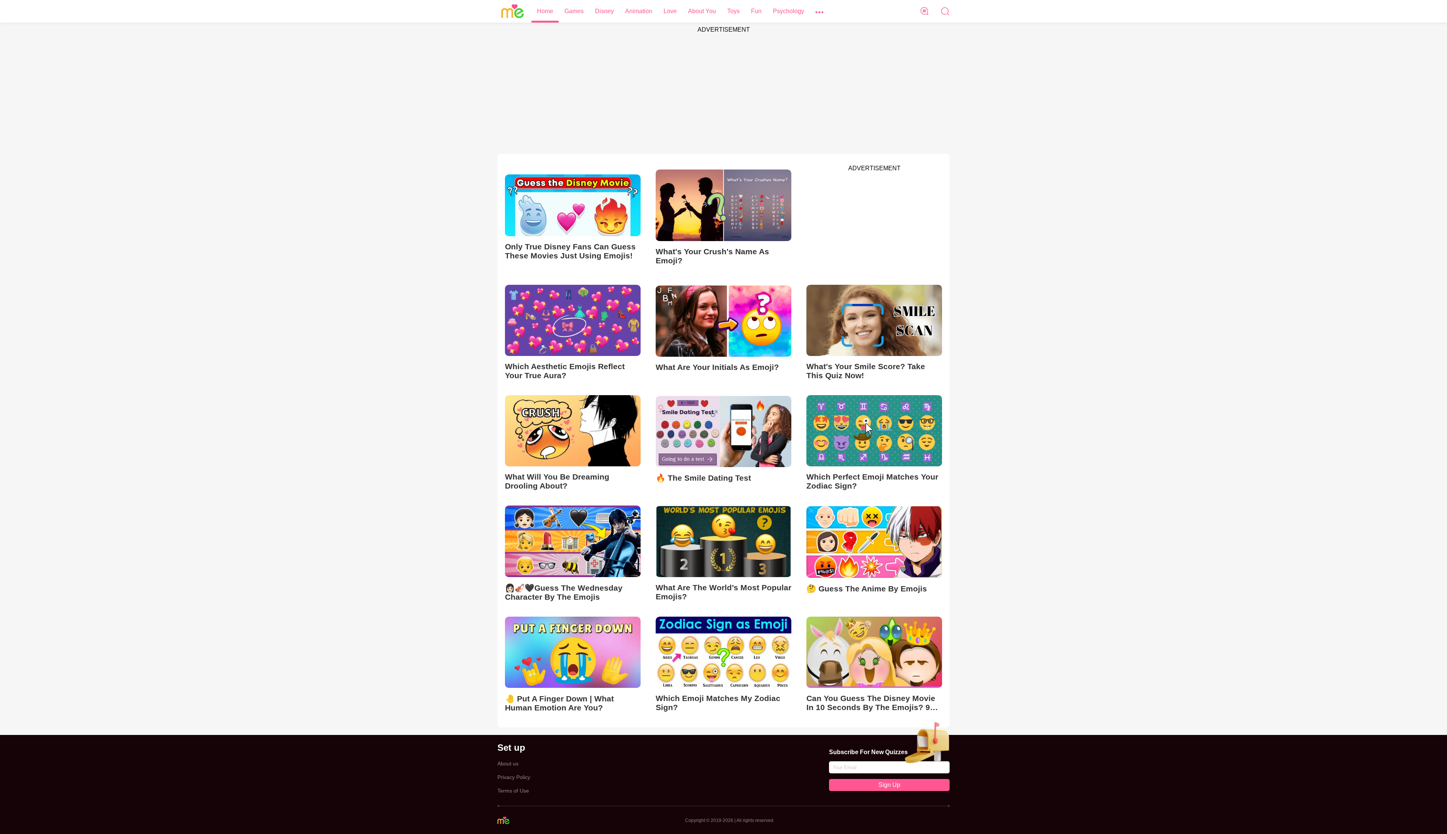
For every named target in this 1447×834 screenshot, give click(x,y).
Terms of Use (513, 791)
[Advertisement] (723, 89)
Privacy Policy (513, 777)
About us (508, 764)
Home (545, 11)
